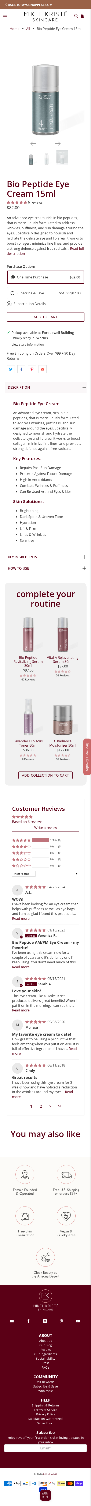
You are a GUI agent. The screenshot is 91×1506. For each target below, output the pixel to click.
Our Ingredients (45, 1354)
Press (45, 1363)
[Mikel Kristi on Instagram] (45, 1322)
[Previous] (33, 143)
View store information (28, 344)
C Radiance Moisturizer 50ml (62, 743)
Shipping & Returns (45, 1405)
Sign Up (45, 1455)
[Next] (58, 143)
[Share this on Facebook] (21, 369)
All (28, 28)
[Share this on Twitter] (11, 369)
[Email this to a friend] (43, 369)
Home (14, 28)
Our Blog (45, 1345)
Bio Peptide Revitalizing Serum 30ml (28, 661)
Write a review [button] (45, 827)
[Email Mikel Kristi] (12, 1322)
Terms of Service (45, 1410)
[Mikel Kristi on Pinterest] (61, 1322)
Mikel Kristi (50, 1474)
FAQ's (46, 1367)
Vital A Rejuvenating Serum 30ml (63, 659)
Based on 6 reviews (27, 821)
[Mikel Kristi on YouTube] (78, 1322)
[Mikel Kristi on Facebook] (28, 1322)
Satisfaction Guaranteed (45, 1419)
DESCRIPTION (19, 387)
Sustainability (45, 1358)
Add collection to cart (45, 775)
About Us (45, 1341)
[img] (35, 887)
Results (45, 1350)
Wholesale (45, 1391)
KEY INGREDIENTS (22, 557)
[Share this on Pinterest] (32, 369)
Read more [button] (21, 918)
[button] (17, 202)
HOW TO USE (18, 568)
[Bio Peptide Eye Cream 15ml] (45, 85)
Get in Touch (46, 1423)
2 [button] (41, 1106)
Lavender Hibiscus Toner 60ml (28, 743)
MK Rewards (45, 1382)
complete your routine (45, 598)
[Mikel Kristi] (45, 15)
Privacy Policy (45, 1414)
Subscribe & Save (45, 1386)
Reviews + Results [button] (87, 757)
